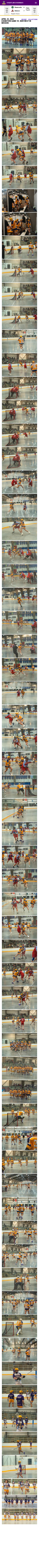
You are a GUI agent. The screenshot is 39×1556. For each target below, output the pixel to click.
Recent (24, 19)
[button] (19, 37)
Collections (33, 19)
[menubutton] (36, 3)
